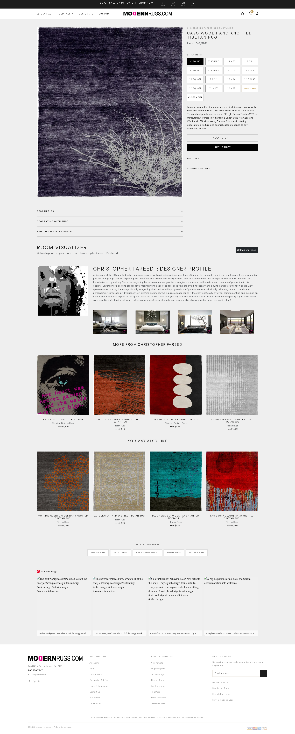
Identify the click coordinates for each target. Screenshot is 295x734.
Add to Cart (222, 137)
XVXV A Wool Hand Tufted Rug (63, 419)
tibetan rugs (107, 717)
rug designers (119, 717)
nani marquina (149, 717)
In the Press (94, 697)
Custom (104, 14)
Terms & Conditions (99, 686)
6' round (195, 61)
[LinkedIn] (39, 681)
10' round (250, 70)
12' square (195, 88)
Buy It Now (222, 147)
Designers (86, 14)
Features (193, 158)
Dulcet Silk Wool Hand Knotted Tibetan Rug (119, 420)
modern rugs (96, 717)
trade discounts (198, 717)
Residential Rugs (220, 688)
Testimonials (95, 674)
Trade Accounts (158, 697)
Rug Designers (158, 668)
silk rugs (129, 717)
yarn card (250, 88)
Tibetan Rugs (98, 552)
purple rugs (173, 552)
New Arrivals (157, 663)
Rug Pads (155, 692)
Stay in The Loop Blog (223, 700)
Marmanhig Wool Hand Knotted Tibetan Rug (232, 420)
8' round (195, 70)
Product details (198, 169)
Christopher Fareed (147, 552)
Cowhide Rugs (158, 686)
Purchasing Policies (98, 680)
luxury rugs (186, 717)
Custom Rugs (157, 674)
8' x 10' (231, 70)
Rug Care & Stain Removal (55, 231)
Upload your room (247, 250)
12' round (250, 79)
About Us (94, 663)
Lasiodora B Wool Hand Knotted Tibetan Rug (232, 516)
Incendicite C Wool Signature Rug (176, 419)
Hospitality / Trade (221, 694)
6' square (213, 61)
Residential (43, 14)
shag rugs (138, 717)
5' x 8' (232, 61)
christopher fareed (164, 717)
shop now (146, 3)
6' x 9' (250, 61)
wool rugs (176, 717)
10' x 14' (231, 79)
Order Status (95, 703)
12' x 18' (231, 88)
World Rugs (120, 552)
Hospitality (65, 14)
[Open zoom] (110, 112)
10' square (195, 79)
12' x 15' (213, 88)
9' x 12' (213, 79)
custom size (195, 97)
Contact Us (94, 692)
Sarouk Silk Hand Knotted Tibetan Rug (119, 515)
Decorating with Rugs (53, 221)
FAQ (91, 668)
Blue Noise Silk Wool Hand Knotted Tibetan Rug (175, 516)
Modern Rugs (196, 552)
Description (45, 211)
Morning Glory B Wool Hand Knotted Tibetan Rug (63, 516)
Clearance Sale (158, 703)
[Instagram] (34, 681)
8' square (213, 70)
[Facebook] (29, 681)
